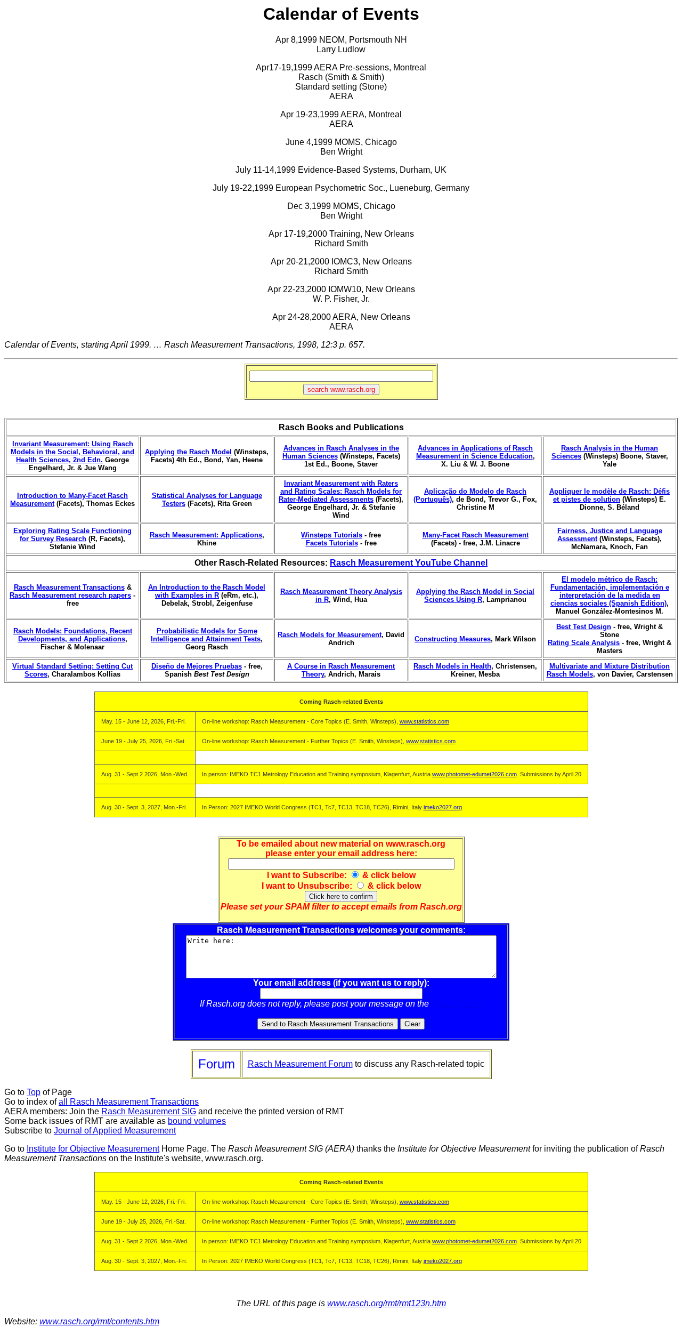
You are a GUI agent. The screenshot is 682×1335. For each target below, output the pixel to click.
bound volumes (197, 1120)
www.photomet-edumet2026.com (474, 774)
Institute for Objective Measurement (93, 1148)
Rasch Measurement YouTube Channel (409, 562)
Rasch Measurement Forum (300, 1063)
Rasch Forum (456, 1003)
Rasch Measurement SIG (148, 1111)
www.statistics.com (424, 721)
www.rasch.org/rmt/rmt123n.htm (386, 1303)
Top (33, 1092)
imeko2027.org (443, 807)
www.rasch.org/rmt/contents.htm (99, 1321)
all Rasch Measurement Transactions (129, 1101)
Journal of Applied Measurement (115, 1130)
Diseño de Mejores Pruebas (196, 666)
